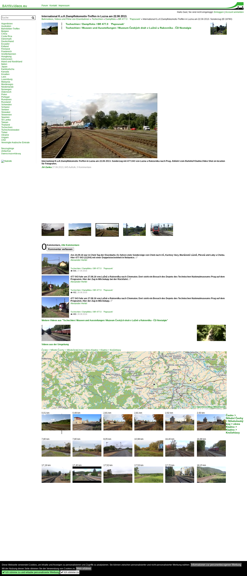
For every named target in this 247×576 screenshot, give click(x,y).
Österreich (6, 92)
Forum (45, 5)
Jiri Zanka (47, 167)
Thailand (5, 125)
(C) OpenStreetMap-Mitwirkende (209, 407)
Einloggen (219, 12)
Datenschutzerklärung (11, 153)
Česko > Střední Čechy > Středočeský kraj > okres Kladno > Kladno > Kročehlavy (81, 350)
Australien (6, 26)
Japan (4, 66)
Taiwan (4, 122)
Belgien (5, 31)
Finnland (5, 49)
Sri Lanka (6, 119)
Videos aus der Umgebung (55, 344)
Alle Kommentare (70, 245)
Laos (3, 76)
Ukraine (5, 135)
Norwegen (6, 89)
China (4, 34)
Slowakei (5, 112)
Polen (4, 94)
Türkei (4, 132)
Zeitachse (6, 151)
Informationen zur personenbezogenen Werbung (216, 564)
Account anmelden (234, 12)
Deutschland (7, 41)
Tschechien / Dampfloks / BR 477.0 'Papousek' (95, 24)
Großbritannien (8, 54)
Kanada (5, 71)
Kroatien (5, 74)
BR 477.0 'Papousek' (129, 19)
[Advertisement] (142, 61)
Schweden (6, 104)
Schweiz (5, 107)
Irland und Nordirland (11, 61)
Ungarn (5, 137)
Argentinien (7, 23)
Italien (4, 64)
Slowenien (6, 114)
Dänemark (6, 39)
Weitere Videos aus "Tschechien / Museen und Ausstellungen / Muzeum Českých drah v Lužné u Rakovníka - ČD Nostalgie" (105, 320)
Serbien (5, 109)
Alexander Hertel (79, 260)
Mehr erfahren (83, 568)
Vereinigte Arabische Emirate (15, 142)
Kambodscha (7, 69)
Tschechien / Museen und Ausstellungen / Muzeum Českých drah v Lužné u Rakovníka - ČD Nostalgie (128, 27)
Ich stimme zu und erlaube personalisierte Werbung (30, 572)
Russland (6, 102)
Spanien (5, 117)
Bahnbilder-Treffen (10, 28)
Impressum (64, 5)
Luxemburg (6, 79)
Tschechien (97, 19)
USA (3, 140)
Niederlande (7, 87)
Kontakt (53, 5)
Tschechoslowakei (10, 130)
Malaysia (5, 82)
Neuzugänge (7, 148)
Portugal (5, 97)
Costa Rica (6, 36)
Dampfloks (110, 19)
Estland (5, 46)
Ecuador (5, 44)
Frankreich (6, 51)
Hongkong (6, 56)
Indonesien (6, 59)
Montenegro (7, 84)
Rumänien (6, 99)
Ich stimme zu (70, 572)
